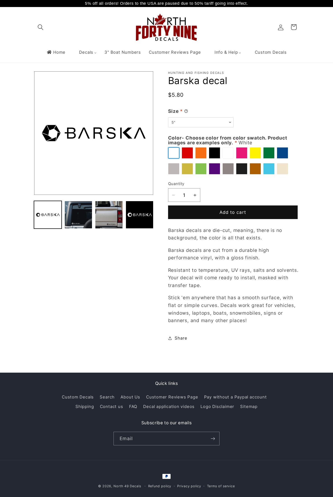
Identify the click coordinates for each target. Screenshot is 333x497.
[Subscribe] (212, 439)
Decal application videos (169, 406)
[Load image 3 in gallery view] (109, 215)
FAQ (133, 406)
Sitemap (248, 406)
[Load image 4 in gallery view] (139, 215)
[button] (40, 27)
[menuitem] (56, 52)
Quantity (176, 183)
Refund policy (159, 486)
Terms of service (221, 486)
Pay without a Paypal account (235, 396)
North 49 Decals (127, 486)
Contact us (111, 406)
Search (107, 396)
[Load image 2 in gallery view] (78, 215)
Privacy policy (189, 486)
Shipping (84, 406)
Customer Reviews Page (172, 396)
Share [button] (181, 337)
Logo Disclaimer (217, 406)
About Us (130, 396)
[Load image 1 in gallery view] (48, 215)
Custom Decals (78, 396)
